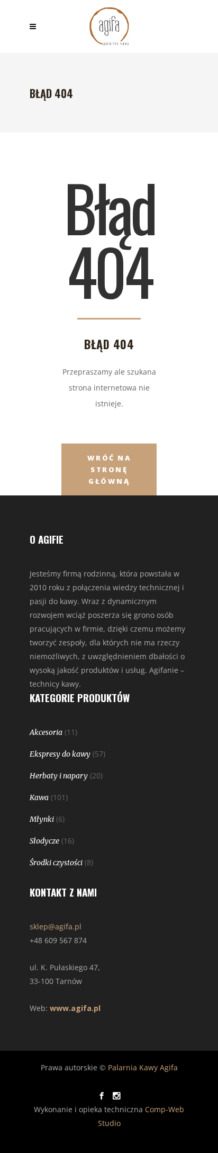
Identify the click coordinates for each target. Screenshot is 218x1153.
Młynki (42, 819)
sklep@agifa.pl (55, 926)
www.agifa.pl (75, 1008)
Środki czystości (56, 862)
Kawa (39, 797)
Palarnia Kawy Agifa (143, 1067)
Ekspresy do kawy (60, 754)
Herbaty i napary (59, 776)
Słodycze (44, 841)
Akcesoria (46, 732)
